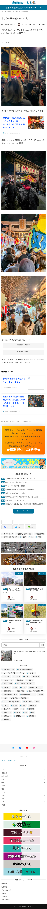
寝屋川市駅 (40, 534)
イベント (4, 792)
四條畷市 (30, 680)
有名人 (23, 705)
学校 (15, 687)
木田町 (23, 537)
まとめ (3, 786)
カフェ (22, 673)
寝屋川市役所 (8, 691)
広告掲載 (4, 896)
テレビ (26, 676)
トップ (3, 770)
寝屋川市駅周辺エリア (36, 691)
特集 (2, 782)
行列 (39, 537)
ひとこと (34, 24)
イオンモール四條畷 (25, 669)
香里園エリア (19, 716)
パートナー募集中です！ (8, 760)
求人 (2, 798)
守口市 (23, 687)
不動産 (3, 805)
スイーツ (7, 676)
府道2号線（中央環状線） (19, 698)
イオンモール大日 (10, 673)
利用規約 (4, 887)
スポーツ (17, 676)
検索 (42, 645)
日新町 (6, 705)
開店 (32, 712)
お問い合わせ (5, 900)
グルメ (3, 779)
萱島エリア (7, 712)
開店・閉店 (4, 776)
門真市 (17, 712)
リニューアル (8, 680)
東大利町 (7, 709)
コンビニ (31, 673)
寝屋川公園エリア (36, 687)
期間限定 (33, 705)
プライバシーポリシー (8, 890)
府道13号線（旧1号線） (12, 702)
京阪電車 (20, 680)
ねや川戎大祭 (8, 534)
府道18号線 (28, 702)
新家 (37, 702)
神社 (32, 537)
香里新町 (7, 720)
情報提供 (4, 773)
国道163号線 (8, 684)
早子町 (14, 705)
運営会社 (4, 893)
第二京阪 (31, 709)
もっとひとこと (23, 511)
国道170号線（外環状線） (25, 684)
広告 (2, 802)
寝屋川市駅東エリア (10, 537)
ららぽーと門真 (9, 669)
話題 (2, 789)
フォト (43, 24)
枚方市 (16, 709)
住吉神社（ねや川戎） (24, 534)
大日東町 (7, 687)
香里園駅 (31, 716)
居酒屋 (41, 694)
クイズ (3, 795)
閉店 (25, 712)
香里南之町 (7, 716)
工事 (5, 698)
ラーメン (36, 676)
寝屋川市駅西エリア (28, 694)
